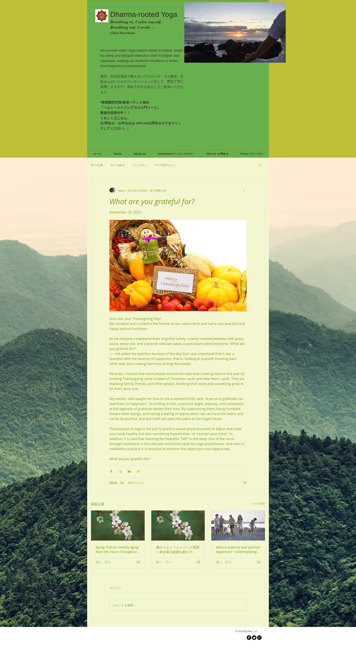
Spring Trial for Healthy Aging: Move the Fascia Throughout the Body (117, 549)
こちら (122, 118)
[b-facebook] (249, 637)
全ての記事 (97, 165)
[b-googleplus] (259, 637)
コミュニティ (139, 165)
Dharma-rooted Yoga (143, 14)
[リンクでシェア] (138, 471)
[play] (280, 57)
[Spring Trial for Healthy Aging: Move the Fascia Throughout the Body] (118, 525)
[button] (235, 32)
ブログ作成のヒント (165, 165)
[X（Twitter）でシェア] (120, 471)
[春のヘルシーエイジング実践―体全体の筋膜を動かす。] (178, 525)
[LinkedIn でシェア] (129, 471)
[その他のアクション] (244, 190)
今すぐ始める (117, 165)
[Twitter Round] (254, 637)
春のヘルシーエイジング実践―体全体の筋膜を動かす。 (177, 549)
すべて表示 (258, 503)
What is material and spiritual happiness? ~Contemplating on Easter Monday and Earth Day (238, 549)
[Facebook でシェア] (111, 471)
